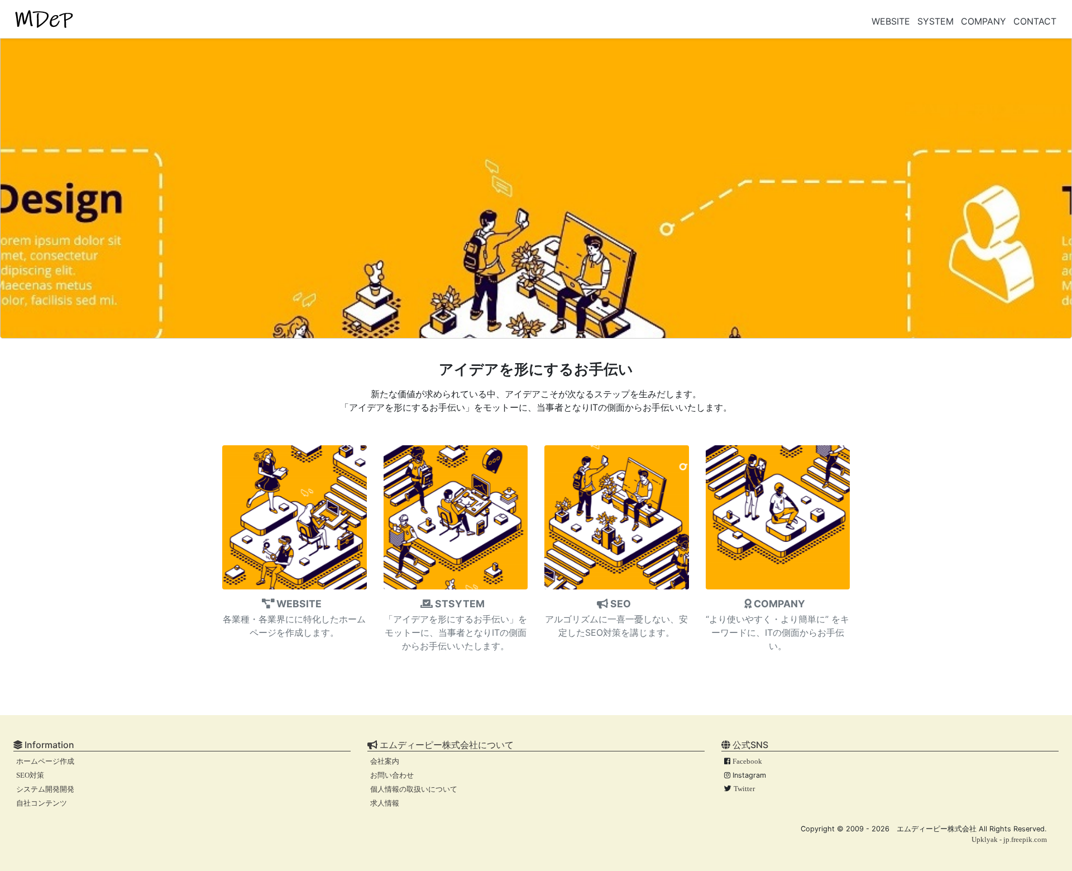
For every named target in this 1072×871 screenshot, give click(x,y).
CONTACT (1034, 21)
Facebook (747, 761)
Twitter (744, 789)
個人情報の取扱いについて (413, 789)
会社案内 (384, 761)
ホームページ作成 (45, 761)
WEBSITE (891, 21)
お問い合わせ (392, 775)
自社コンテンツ (41, 803)
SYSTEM (935, 21)
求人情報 (384, 803)
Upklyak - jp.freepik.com (1009, 840)
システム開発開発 (45, 789)
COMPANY (983, 21)
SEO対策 (30, 775)
